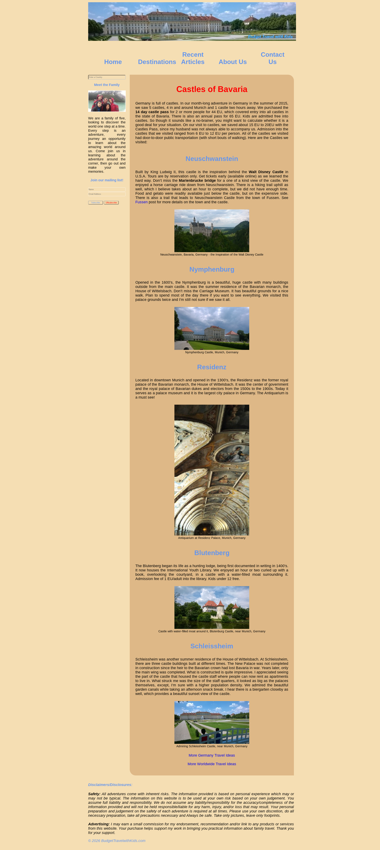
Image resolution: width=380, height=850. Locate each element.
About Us (233, 61)
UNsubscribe (111, 203)
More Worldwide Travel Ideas (212, 764)
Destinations (157, 61)
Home (113, 61)
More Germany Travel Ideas (212, 755)
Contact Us (272, 58)
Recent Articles (193, 58)
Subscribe (95, 203)
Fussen (141, 202)
